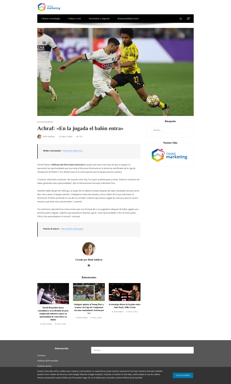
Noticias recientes (45, 122)
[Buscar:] (170, 128)
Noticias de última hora (72, 151)
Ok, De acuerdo (183, 375)
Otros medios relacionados (72, 229)
